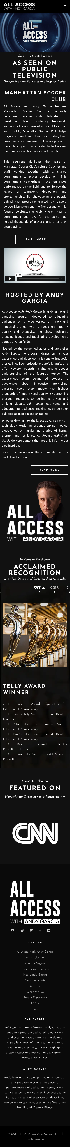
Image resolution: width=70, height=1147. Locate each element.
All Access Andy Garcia (38, 1134)
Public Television (35, 957)
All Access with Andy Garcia (35, 951)
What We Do (35, 991)
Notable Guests (35, 980)
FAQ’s (35, 1003)
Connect (35, 1009)
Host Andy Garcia (35, 974)
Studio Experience (35, 997)
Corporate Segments (35, 963)
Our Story (35, 986)
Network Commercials (35, 969)
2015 (54, 588)
